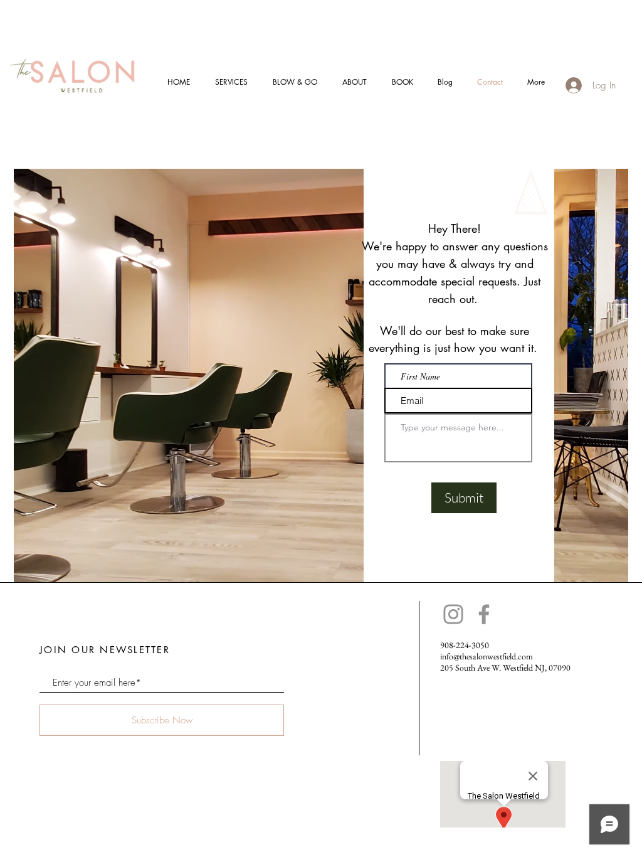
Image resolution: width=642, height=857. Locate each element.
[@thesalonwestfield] (453, 614)
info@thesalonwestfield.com (486, 656)
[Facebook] (484, 614)
